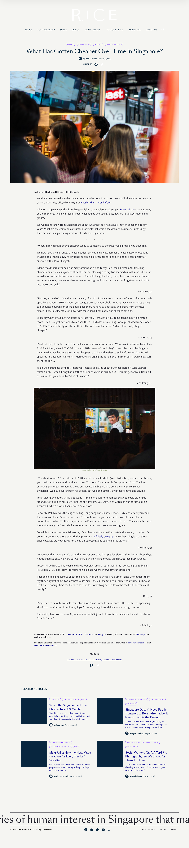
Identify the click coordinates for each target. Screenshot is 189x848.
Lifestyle (98, 44)
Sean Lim (60, 725)
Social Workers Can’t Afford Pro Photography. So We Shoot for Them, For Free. (146, 756)
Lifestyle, (97, 660)
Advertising (134, 30)
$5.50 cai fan (127, 209)
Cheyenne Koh (62, 776)
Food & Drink (84, 44)
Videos (76, 30)
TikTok (81, 634)
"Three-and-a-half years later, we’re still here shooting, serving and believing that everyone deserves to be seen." (145, 768)
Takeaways (140, 634)
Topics (29, 30)
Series (63, 30)
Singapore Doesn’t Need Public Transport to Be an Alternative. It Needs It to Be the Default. (146, 713)
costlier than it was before (96, 202)
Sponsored (131, 704)
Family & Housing (133, 742)
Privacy (175, 830)
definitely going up (103, 536)
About (163, 830)
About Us (151, 30)
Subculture (131, 747)
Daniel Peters (91, 59)
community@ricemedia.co (45, 645)
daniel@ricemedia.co (137, 643)
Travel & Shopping (114, 44)
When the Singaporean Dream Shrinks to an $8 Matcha (69, 707)
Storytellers (92, 30)
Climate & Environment (61, 742)
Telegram (102, 634)
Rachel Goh (137, 776)
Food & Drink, (84, 660)
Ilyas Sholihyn (138, 734)
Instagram (72, 634)
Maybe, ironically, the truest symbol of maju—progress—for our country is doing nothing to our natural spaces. (69, 768)
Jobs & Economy (70, 699)
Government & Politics (136, 699)
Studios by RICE (114, 30)
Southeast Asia (46, 30)
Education (55, 699)
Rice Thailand (149, 830)
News (83, 699)
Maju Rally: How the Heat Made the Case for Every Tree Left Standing (70, 756)
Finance (70, 44)
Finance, (72, 660)
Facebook (89, 634)
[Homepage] (94, 15)
